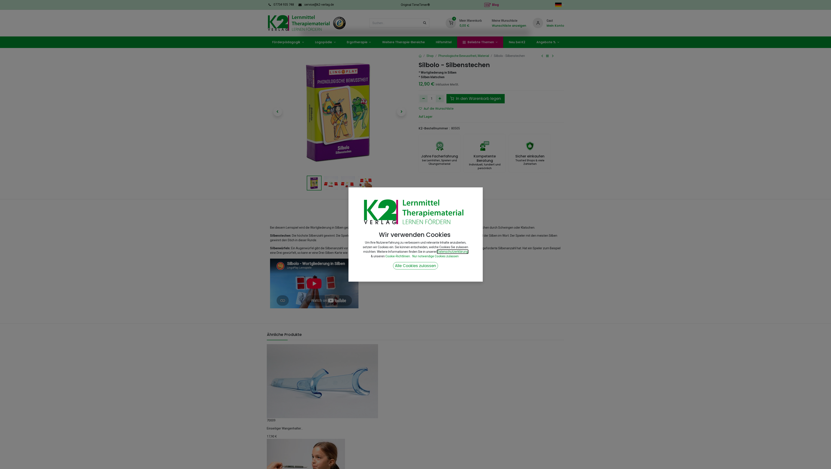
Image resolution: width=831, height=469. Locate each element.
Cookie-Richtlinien (397, 256)
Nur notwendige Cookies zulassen (435, 256)
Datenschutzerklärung (452, 251)
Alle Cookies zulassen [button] (415, 265)
